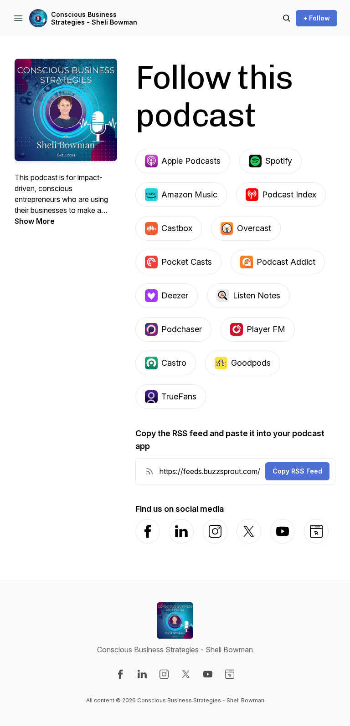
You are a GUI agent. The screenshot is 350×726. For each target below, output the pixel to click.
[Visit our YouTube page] (207, 674)
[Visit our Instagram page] (164, 674)
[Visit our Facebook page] (120, 674)
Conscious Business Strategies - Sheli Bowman (94, 18)
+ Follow (316, 18)
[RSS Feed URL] (149, 471)
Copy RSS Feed (297, 471)
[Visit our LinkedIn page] (142, 674)
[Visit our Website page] (229, 674)
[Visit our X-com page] (185, 674)
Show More (35, 221)
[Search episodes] (286, 18)
